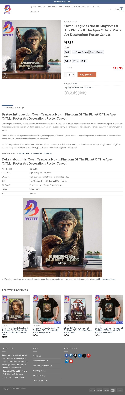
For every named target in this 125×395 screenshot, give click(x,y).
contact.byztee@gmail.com (103, 279)
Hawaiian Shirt (79, 7)
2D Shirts (37, 7)
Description (7, 108)
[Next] (123, 319)
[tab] (7, 107)
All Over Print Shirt (53, 7)
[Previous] (2, 319)
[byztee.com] (14, 9)
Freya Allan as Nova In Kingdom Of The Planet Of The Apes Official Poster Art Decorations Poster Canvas (15, 331)
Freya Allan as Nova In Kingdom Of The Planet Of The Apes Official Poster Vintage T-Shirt (46, 330)
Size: (66, 56)
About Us (35, 12)
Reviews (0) (19, 108)
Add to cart (87, 75)
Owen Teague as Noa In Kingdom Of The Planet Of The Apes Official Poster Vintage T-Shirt (109, 330)
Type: (67, 47)
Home (66, 22)
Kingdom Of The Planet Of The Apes (80, 88)
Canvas (67, 7)
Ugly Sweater (93, 7)
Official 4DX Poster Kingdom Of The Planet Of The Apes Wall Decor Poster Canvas (78, 330)
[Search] (31, 6)
